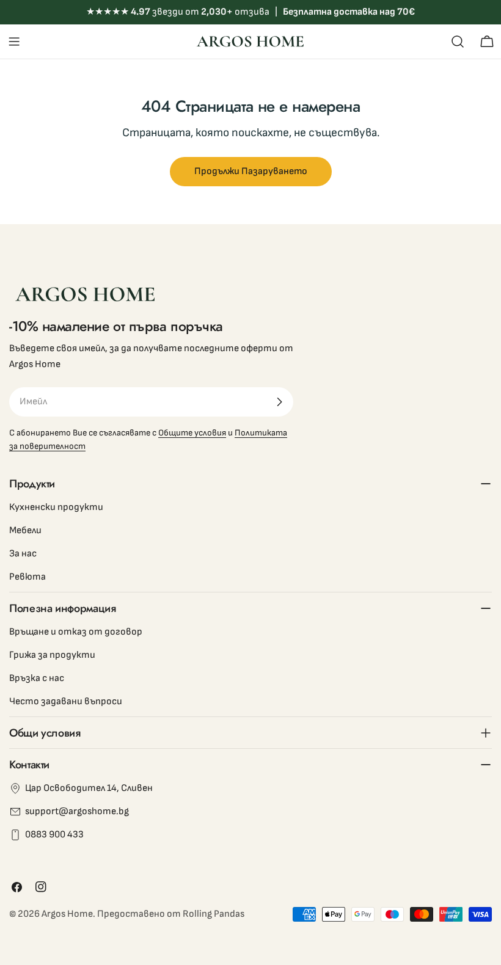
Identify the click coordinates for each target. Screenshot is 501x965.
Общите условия (192, 433)
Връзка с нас (36, 678)
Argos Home (67, 914)
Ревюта (27, 577)
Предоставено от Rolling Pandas (170, 914)
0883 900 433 (54, 834)
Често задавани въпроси (65, 701)
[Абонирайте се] (279, 402)
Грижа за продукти (52, 655)
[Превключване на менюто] (14, 41)
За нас (23, 553)
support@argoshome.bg (77, 811)
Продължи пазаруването (250, 171)
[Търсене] (457, 41)
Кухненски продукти (56, 507)
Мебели (25, 530)
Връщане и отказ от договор (75, 632)
